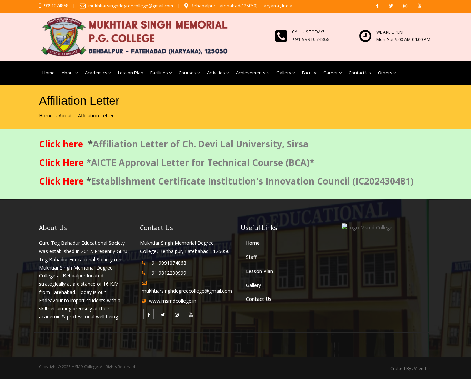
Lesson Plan (130, 73)
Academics (96, 73)
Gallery (283, 73)
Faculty (309, 73)
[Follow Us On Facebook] (377, 6)
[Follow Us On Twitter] (391, 6)
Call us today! (308, 32)
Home (48, 73)
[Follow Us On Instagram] (405, 6)
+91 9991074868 (167, 263)
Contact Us (360, 73)
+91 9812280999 (167, 273)
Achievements (250, 73)
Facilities (159, 73)
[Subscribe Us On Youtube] (419, 6)
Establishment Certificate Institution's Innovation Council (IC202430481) (253, 181)
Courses (187, 73)
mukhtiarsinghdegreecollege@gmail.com (130, 5)
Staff (251, 257)
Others (385, 73)
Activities (216, 73)
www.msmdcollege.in (172, 300)
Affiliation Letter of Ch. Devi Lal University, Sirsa (201, 144)
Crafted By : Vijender (410, 368)
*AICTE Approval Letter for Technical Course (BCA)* (200, 162)
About (68, 73)
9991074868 (55, 5)
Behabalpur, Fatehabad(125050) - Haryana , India (241, 5)
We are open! (389, 32)
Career (330, 73)
